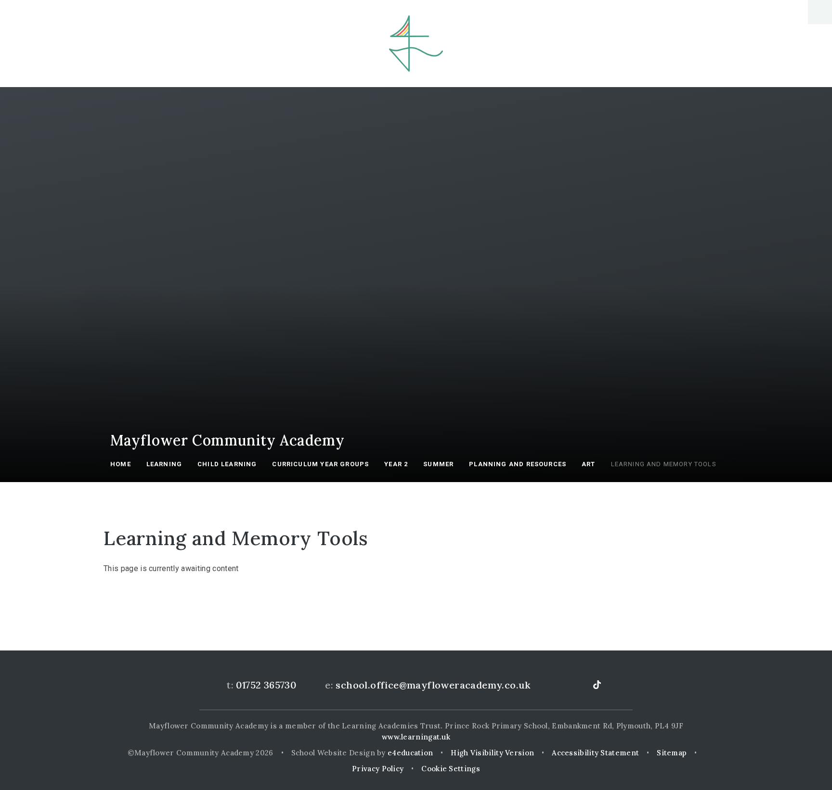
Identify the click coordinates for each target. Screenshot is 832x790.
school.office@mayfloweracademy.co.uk (433, 685)
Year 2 (396, 464)
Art (589, 464)
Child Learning (227, 464)
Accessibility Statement (595, 752)
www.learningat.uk (416, 736)
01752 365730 (266, 685)
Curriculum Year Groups (320, 464)
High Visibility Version (492, 752)
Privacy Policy (377, 768)
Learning (164, 464)
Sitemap (672, 752)
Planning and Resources (517, 464)
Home (120, 464)
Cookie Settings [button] (450, 768)
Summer (438, 464)
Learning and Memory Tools (663, 464)
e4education (410, 752)
